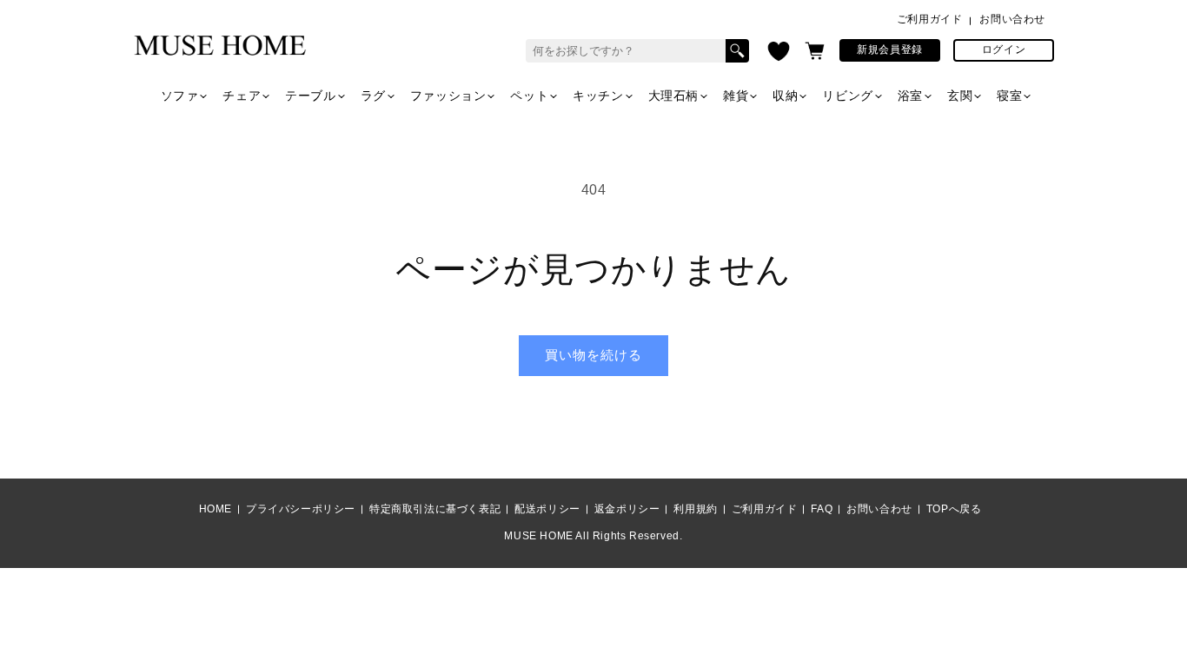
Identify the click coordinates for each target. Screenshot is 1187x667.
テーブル (310, 95)
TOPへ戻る (954, 509)
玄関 (959, 95)
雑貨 (735, 95)
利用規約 (695, 509)
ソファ (180, 95)
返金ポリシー (627, 509)
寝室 (1009, 95)
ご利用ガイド (930, 19)
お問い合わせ (1012, 19)
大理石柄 (673, 95)
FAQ (821, 509)
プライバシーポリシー (300, 509)
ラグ (373, 95)
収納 (785, 95)
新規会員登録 (890, 49)
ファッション (448, 95)
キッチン (598, 95)
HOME (215, 509)
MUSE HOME (538, 536)
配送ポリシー (547, 509)
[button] (814, 51)
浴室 (910, 95)
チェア (241, 95)
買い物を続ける (593, 354)
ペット (529, 95)
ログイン (1003, 49)
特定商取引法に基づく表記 (435, 509)
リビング (847, 95)
